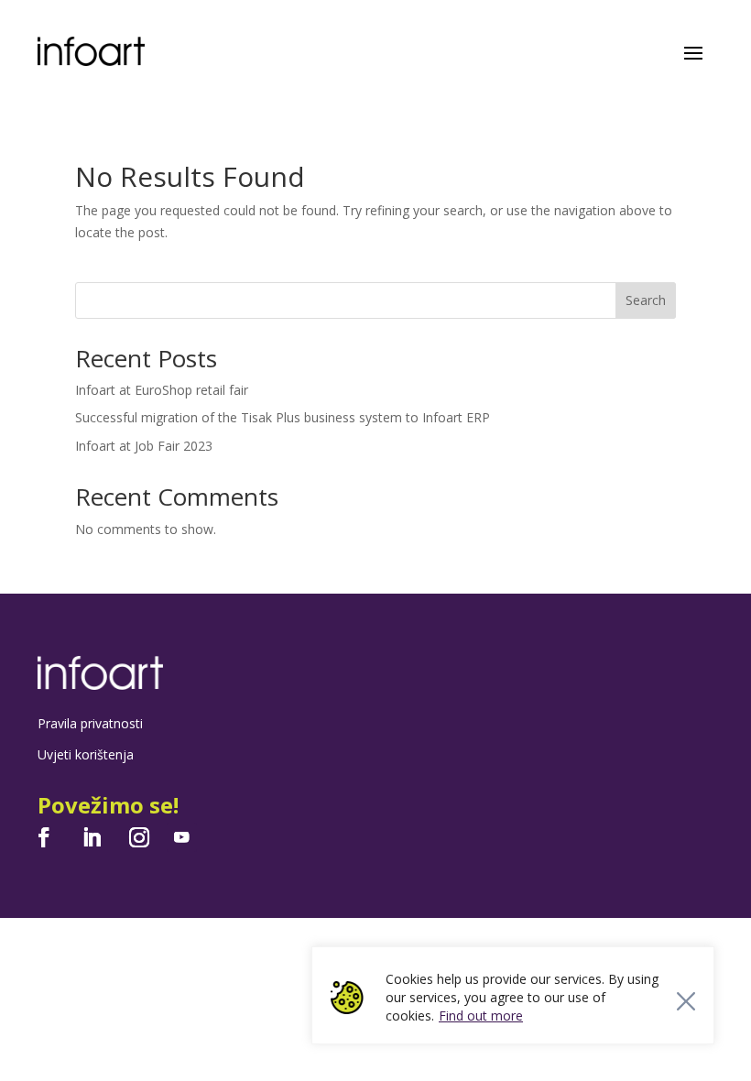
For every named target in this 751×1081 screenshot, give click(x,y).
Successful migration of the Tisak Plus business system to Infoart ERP (282, 417)
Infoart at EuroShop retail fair (161, 390)
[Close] (686, 1001)
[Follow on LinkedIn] (91, 837)
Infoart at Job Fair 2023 (143, 445)
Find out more (481, 1015)
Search (646, 300)
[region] (512, 995)
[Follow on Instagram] (139, 837)
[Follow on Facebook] (44, 837)
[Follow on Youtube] (182, 838)
